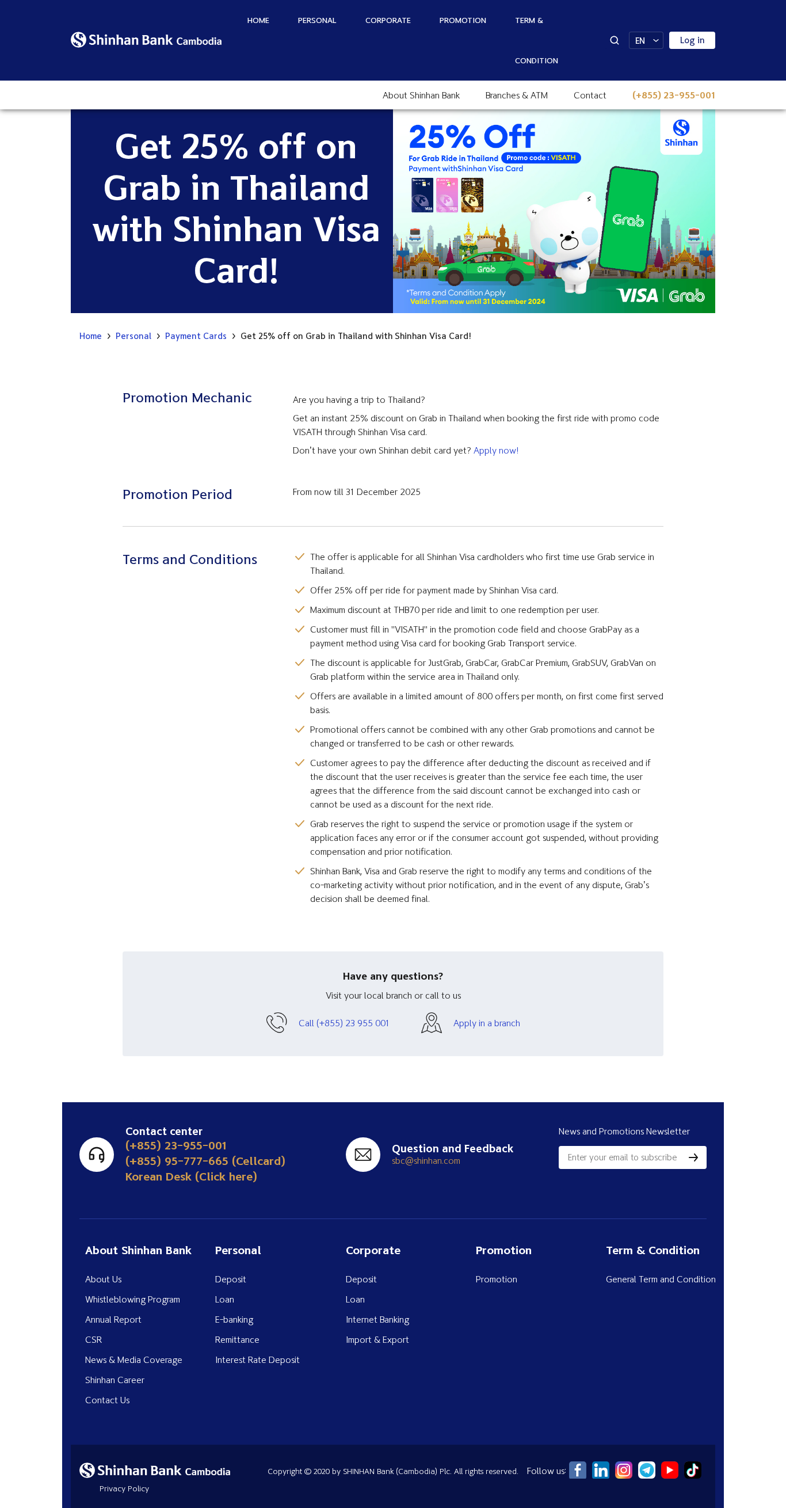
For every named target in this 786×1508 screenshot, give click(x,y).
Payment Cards (196, 336)
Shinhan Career (114, 1379)
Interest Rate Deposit (257, 1359)
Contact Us (107, 1399)
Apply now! (496, 450)
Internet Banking (377, 1319)
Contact (590, 95)
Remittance (237, 1339)
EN (640, 41)
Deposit (230, 1279)
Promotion (463, 19)
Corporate (388, 19)
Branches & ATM (517, 95)
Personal (317, 19)
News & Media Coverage (133, 1359)
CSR (93, 1339)
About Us (103, 1279)
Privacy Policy (124, 1488)
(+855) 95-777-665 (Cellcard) (205, 1160)
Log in (692, 40)
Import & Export (377, 1339)
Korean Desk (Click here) (191, 1176)
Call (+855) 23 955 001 (344, 1022)
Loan (224, 1299)
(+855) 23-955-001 (673, 95)
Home (258, 19)
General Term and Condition (661, 1279)
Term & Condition (536, 40)
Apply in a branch (486, 1022)
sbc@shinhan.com (426, 1160)
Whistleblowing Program (132, 1299)
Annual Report (113, 1319)
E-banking (234, 1319)
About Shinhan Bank (421, 95)
